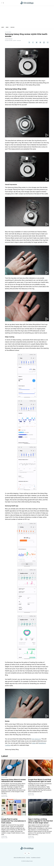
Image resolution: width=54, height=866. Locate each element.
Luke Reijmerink (8, 38)
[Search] (3, 2)
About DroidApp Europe (19, 857)
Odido (33, 743)
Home (2, 27)
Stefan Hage (4, 795)
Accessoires (8, 32)
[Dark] (1, 3)
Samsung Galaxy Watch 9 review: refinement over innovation (13, 780)
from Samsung (36, 739)
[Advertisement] (27, 17)
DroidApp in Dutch (35, 857)
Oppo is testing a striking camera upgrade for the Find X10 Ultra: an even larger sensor (40, 821)
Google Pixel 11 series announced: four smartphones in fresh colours (13, 821)
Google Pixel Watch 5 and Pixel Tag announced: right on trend (39, 780)
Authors (28, 857)
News (7, 27)
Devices (12, 27)
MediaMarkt (42, 743)
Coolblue (7, 745)
